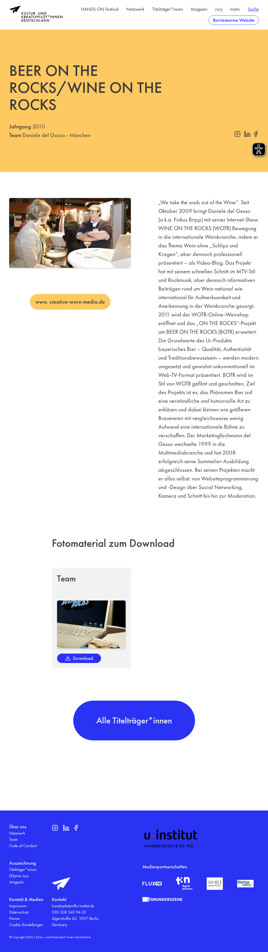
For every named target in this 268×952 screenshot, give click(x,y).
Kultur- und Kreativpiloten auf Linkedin (247, 134)
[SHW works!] (214, 883)
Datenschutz (19, 912)
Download (83, 658)
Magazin (199, 9)
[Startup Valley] (245, 883)
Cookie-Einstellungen (26, 924)
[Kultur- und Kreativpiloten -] (36, 13)
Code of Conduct (23, 845)
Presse (14, 918)
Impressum (17, 906)
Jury (218, 9)
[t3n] (184, 883)
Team (13, 839)
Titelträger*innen (167, 9)
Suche (253, 9)
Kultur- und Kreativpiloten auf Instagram (237, 134)
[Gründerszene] (162, 899)
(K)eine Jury (19, 876)
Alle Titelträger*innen (134, 720)
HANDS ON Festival (100, 9)
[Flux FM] (152, 884)
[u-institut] (170, 838)
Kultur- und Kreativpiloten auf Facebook (256, 134)
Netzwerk (135, 9)
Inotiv (235, 9)
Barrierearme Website (233, 20)
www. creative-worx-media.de (70, 301)
